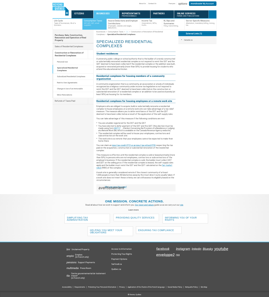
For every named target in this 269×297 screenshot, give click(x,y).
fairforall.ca (116, 265)
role (181, 205)
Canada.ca (188, 40)
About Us (142, 3)
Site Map (204, 287)
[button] (182, 3)
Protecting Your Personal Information (102, 287)
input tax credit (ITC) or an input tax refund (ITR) (134, 145)
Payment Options (119, 259)
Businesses (100, 32)
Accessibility (67, 287)
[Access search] (212, 14)
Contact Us (152, 3)
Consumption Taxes (115, 32)
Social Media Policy (175, 287)
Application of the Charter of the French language (146, 287)
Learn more (134, 210)
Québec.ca (116, 270)
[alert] (202, 3)
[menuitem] (197, 40)
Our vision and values (144, 205)
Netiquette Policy (191, 287)
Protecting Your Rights (121, 254)
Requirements (80, 287)
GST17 (118, 128)
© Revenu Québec (134, 295)
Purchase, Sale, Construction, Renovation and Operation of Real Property (70, 37)
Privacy (122, 287)
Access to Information (121, 249)
